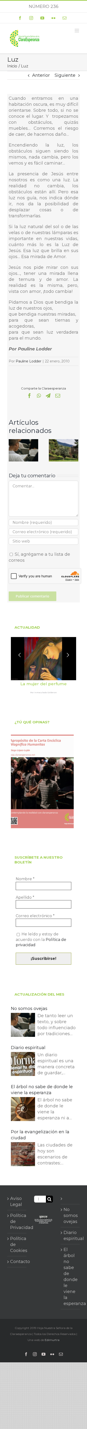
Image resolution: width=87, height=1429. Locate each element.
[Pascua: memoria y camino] (63, 441)
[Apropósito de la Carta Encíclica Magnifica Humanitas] (42, 781)
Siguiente (65, 75)
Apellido (25, 897)
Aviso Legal (16, 1201)
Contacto (17, 1261)
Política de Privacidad (17, 1221)
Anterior (41, 75)
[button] (12, 450)
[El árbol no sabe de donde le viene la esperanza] (23, 1110)
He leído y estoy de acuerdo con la (41, 939)
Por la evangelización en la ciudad (40, 1134)
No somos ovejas (29, 1008)
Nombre (25, 879)
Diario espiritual (28, 1047)
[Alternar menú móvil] (77, 30)
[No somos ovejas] (23, 441)
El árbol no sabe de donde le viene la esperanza (42, 1089)
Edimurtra (52, 1340)
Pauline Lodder (28, 361)
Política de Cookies (17, 1244)
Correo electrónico (35, 916)
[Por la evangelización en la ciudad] (23, 1155)
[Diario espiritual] (23, 1065)
